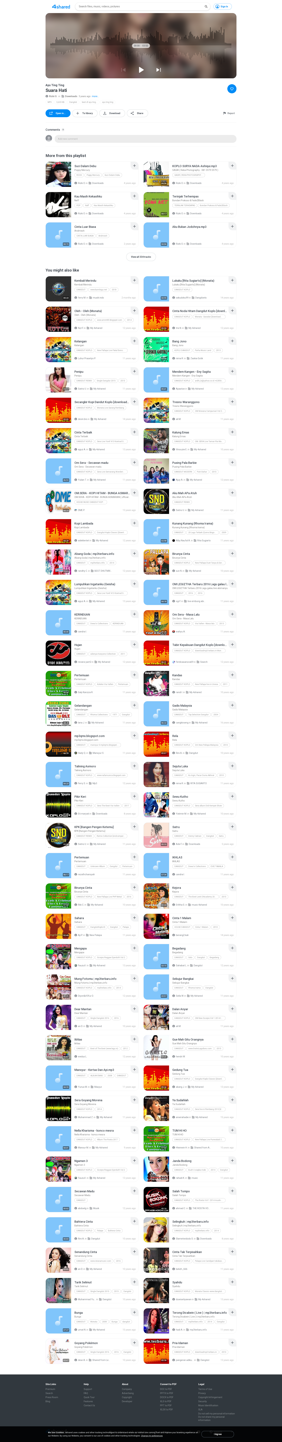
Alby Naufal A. (183, 540)
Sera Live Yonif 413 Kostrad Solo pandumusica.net (112, 593)
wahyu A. (180, 631)
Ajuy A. (179, 479)
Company (127, 1389)
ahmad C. (181, 1208)
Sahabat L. (181, 965)
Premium (50, 1389)
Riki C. (81, 904)
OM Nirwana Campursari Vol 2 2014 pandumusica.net (210, 411)
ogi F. (178, 601)
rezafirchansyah (86, 874)
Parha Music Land (203, 350)
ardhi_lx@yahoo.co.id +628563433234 (210, 381)
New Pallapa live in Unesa (206, 684)
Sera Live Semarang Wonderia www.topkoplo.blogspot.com (112, 472)
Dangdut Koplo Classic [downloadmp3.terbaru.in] (112, 532)
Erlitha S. (180, 904)
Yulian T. (82, 479)
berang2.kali (182, 935)
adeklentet (83, 540)
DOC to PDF (166, 1389)
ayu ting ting (107, 102)
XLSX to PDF (166, 1409)
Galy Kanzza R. (85, 692)
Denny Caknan (194, 836)
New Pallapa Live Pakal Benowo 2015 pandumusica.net (112, 350)
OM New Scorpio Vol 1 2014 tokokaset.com (210, 1018)
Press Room (52, 1397)
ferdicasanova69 (184, 662)
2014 (129, 320)
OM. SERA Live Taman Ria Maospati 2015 (210, 441)
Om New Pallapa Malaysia (206, 745)
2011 (123, 654)
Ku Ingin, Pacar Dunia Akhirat (201, 775)
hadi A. (179, 1329)
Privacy (202, 1393)
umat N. (82, 1329)
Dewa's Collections (99, 623)
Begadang (214, 957)
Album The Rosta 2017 (107, 1139)
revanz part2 (84, 662)
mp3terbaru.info (97, 563)
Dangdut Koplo (182, 290)
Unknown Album (97, 866)
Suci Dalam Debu (112, 175)
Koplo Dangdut (182, 350)
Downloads (71, 96)
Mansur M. (83, 1147)
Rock (79, 175)
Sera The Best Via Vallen (108, 806)
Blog (48, 1401)
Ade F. (179, 844)
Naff (87, 205)
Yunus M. (82, 1087)
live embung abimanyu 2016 (196, 601)
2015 (122, 381)
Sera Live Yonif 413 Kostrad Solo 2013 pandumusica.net (112, 441)
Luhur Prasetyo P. (87, 358)
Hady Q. (82, 753)
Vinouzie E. (181, 449)
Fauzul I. (82, 965)
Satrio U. (82, 388)
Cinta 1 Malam (201, 927)
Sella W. (180, 996)
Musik (96, 1208)
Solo (190, 957)
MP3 (50, 102)
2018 (114, 290)
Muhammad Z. (85, 1117)
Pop (78, 205)
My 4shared (96, 328)
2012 (125, 1048)
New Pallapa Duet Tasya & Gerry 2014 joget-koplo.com (210, 563)
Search (204, 662)
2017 (126, 806)
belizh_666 (181, 1269)
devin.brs (82, 419)
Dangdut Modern (183, 472)
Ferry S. (82, 783)
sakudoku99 (182, 297)
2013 (218, 350)
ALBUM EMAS (96, 1075)
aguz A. (82, 449)
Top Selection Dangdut (198, 714)
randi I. (179, 692)
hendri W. (180, 1056)
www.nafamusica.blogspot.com (111, 775)
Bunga (115, 1322)
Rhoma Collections (99, 714)
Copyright (127, 1397)
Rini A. (179, 753)
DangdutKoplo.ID (97, 927)
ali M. (178, 419)
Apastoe (180, 388)
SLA (200, 1409)
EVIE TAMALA (217, 866)
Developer (127, 1401)
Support (88, 1389)
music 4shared (199, 904)
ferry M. (82, 297)
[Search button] (206, 6)
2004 (215, 714)
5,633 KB (60, 102)
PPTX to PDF (166, 1393)
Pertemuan (123, 684)
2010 (225, 745)
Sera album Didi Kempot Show (208, 806)
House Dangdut (182, 927)
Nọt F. (80, 328)
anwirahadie (182, 1117)
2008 (110, 1075)
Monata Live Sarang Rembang (110, 408)
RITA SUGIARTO (198, 783)
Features (88, 1401)
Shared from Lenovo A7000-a (101, 1360)
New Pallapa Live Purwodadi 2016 (210, 1139)
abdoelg (82, 1208)
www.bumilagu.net (98, 290)
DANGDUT (81, 623)
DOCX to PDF (166, 1397)
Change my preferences (152, 1436)
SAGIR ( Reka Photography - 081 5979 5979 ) (189, 175)
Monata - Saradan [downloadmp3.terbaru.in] (210, 317)
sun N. (179, 571)
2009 (224, 532)
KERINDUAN (118, 623)
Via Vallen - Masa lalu (204, 623)
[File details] (58, 174)
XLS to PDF (165, 1401)
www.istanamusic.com (100, 1261)
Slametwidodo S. (184, 1238)
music (195, 1178)
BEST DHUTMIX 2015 (103, 571)
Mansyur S (98, 753)
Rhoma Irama (194, 988)
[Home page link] (61, 6)
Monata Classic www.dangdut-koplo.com (210, 1291)
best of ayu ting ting (90, 102)
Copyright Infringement (210, 1397)
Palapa (126, 927)
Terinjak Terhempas (184, 205)
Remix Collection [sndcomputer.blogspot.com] (112, 836)
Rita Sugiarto (204, 540)
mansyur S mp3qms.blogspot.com (105, 745)
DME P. (81, 510)
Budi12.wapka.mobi (197, 1170)
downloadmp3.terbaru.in (206, 1352)
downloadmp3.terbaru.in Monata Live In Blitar (210, 651)
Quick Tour (89, 1397)
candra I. (82, 631)
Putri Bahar (202, 472)
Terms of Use (205, 1389)
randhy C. (83, 571)
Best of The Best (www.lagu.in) (104, 1048)
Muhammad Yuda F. (87, 1299)
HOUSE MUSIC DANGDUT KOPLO (91, 502)
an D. (80, 1026)
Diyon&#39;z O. (86, 996)
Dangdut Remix (84, 381)
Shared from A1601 (203, 1147)
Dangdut (73, 102)
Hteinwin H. (181, 1147)
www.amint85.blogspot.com (109, 320)
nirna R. (180, 358)
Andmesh (102, 236)
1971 (115, 714)
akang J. (180, 1087)
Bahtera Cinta (114, 1231)
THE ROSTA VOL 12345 (201, 1208)
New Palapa (96, 935)
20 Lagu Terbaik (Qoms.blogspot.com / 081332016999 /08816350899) (203, 532)
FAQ (86, 1393)
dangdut (178, 593)
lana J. (81, 722)
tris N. (179, 328)
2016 (190, 593)
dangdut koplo (84, 1139)
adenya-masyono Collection (103, 654)
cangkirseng (182, 722)
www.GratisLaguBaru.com (200, 1048)
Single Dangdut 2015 (106, 381)
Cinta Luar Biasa (85, 236)
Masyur (98, 1087)
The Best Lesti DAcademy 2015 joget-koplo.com (203, 897)
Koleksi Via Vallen (105, 684)
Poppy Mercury (93, 175)
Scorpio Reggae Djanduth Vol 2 (111, 957)
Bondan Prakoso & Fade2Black (213, 205)
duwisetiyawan (183, 1299)
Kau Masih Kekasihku (103, 205)
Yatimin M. (181, 813)
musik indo (98, 297)
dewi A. (82, 1360)
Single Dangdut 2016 (99, 1018)
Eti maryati (83, 813)
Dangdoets (201, 297)
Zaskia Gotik (196, 358)
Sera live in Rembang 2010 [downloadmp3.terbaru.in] (210, 1109)
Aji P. (80, 935)
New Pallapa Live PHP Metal (109, 897)
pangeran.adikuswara (185, 1360)
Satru (221, 836)
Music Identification (208, 1405)
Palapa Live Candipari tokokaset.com (210, 1261)
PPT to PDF (166, 1405)
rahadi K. (180, 1178)
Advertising (128, 1393)
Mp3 (95, 783)
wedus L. (82, 1056)
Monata (93, 1322)
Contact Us (89, 1405)
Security (202, 1401)
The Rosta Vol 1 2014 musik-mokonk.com (210, 1200)
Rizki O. (53, 96)
